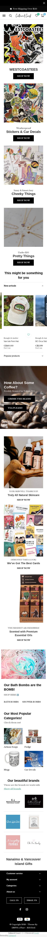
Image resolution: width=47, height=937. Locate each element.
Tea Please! (15, 408)
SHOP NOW (23, 640)
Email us (32, 900)
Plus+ (22, 928)
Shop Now (23, 76)
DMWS (15, 928)
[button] (4, 15)
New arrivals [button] (10, 286)
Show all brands (12, 789)
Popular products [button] (12, 356)
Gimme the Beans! (19, 399)
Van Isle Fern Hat (11, 341)
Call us (14, 900)
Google (36, 933)
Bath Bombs (11, 702)
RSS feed (31, 928)
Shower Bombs (31, 702)
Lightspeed (12, 935)
